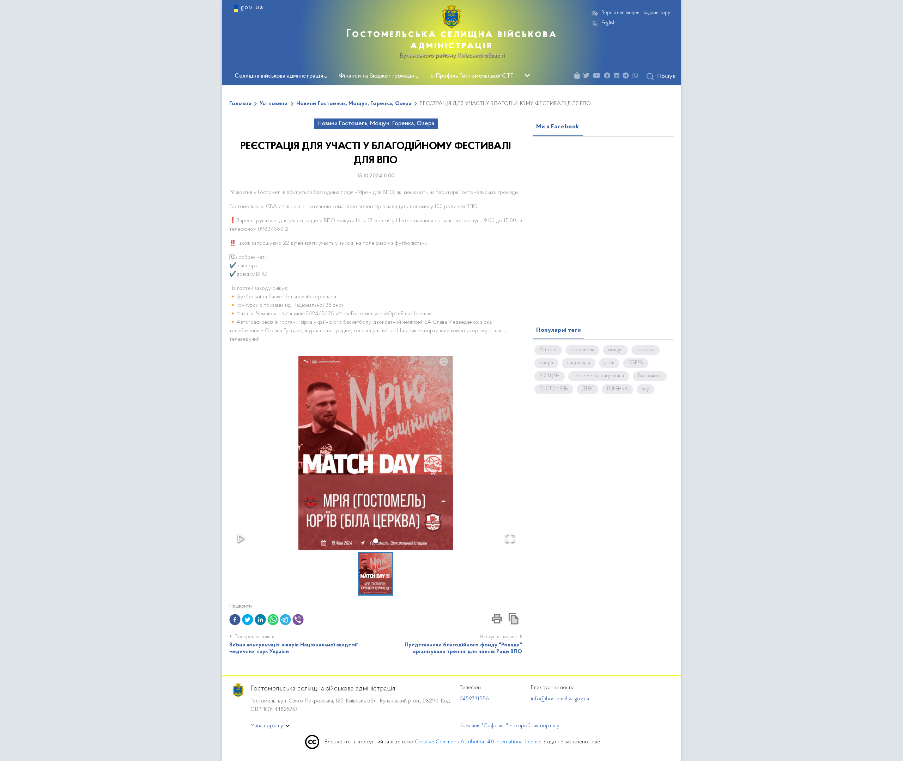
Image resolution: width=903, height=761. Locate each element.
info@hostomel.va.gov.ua (560, 699)
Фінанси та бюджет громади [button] (376, 76)
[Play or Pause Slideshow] (241, 538)
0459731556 (474, 699)
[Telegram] (627, 76)
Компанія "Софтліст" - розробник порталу (509, 726)
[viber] (298, 619)
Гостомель (649, 376)
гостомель (582, 350)
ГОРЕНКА (617, 389)
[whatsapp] (273, 619)
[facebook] (235, 619)
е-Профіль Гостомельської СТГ (471, 76)
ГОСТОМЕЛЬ (554, 389)
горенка (645, 350)
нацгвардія (578, 363)
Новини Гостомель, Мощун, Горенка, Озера (354, 103)
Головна (240, 103)
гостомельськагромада (599, 376)
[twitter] (247, 619)
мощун (615, 350)
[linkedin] (260, 619)
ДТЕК (587, 389)
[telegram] (285, 619)
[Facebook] (609, 76)
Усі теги (548, 350)
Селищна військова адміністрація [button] (279, 76)
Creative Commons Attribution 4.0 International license (478, 742)
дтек (609, 363)
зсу (645, 389)
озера (546, 363)
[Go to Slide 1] (375, 540)
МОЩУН (549, 376)
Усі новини (274, 103)
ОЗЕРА (635, 363)
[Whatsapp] (637, 76)
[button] (375, 453)
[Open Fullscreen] (510, 538)
